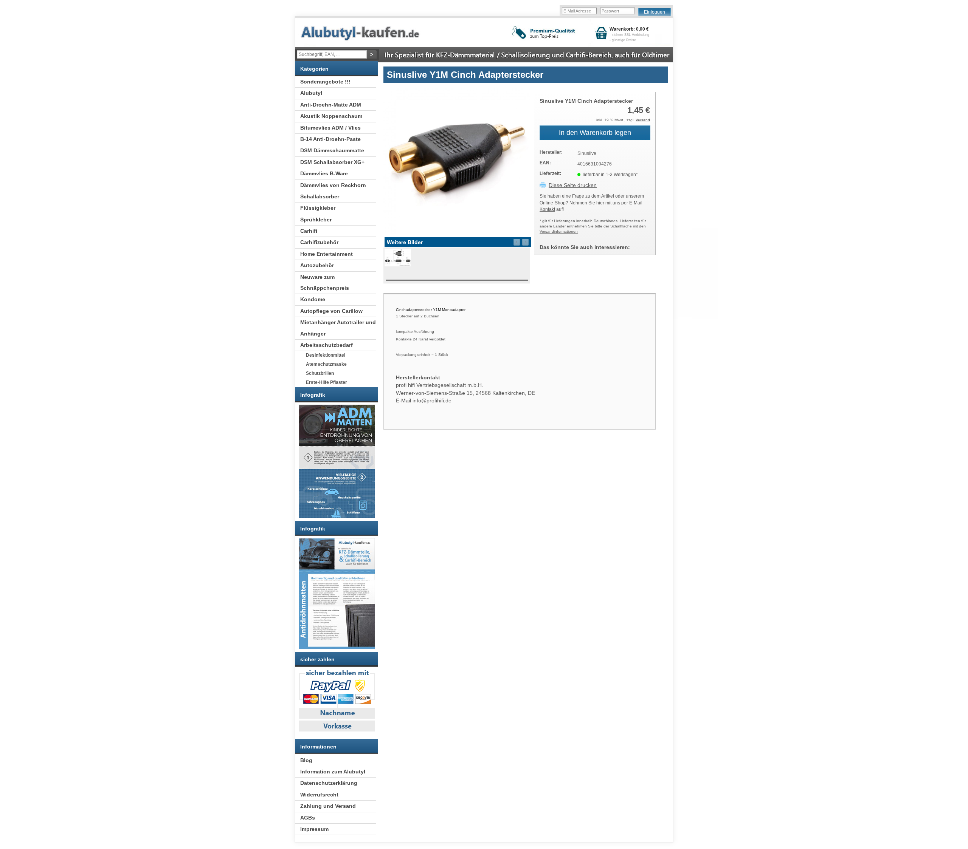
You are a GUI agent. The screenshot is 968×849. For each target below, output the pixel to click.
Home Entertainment (326, 254)
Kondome (312, 299)
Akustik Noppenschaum (331, 116)
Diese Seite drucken (573, 185)
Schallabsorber (319, 196)
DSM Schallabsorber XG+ (332, 162)
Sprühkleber (316, 220)
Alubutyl (311, 93)
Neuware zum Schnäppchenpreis (324, 282)
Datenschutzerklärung (328, 783)
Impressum (314, 829)
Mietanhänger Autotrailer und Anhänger (338, 327)
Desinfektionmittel (325, 355)
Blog (306, 760)
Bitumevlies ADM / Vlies (330, 128)
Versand (643, 120)
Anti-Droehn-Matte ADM (330, 105)
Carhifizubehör (319, 242)
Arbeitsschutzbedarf (326, 345)
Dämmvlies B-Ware (324, 173)
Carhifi (308, 231)
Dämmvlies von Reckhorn (333, 185)
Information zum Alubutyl (332, 772)
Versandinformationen (559, 231)
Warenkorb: (629, 34)
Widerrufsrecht (319, 795)
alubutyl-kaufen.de (366, 33)
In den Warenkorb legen (595, 132)
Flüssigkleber (317, 208)
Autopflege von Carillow (331, 311)
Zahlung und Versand (328, 806)
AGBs (307, 818)
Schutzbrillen (320, 373)
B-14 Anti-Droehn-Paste (330, 139)
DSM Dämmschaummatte (332, 150)
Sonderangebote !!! (325, 82)
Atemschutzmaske (326, 364)
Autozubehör (317, 265)
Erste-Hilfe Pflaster (326, 382)
